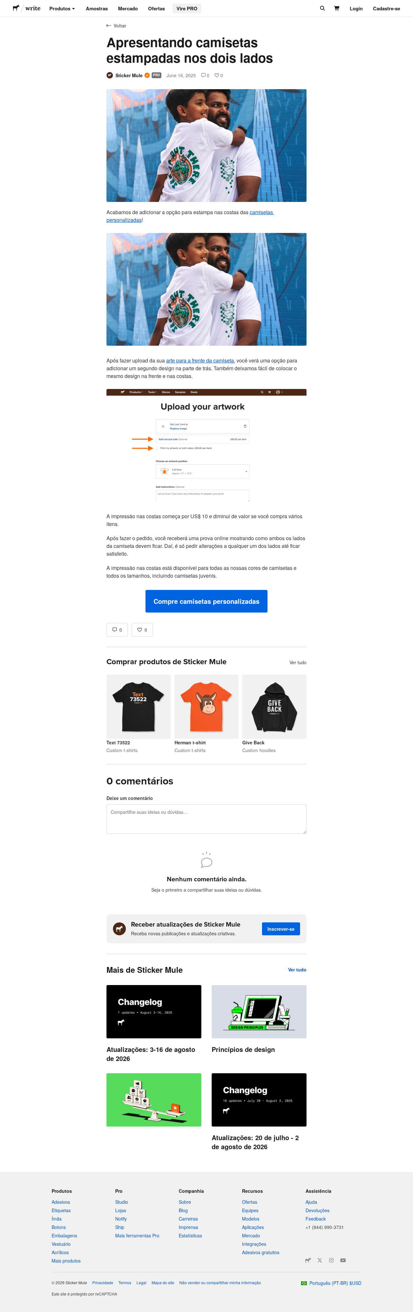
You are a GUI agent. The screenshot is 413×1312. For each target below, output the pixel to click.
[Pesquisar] (321, 8)
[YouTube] (343, 1260)
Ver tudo (298, 662)
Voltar (120, 25)
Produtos (59, 8)
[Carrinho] (337, 8)
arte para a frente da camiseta (200, 360)
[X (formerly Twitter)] (319, 1260)
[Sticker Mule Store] (308, 1260)
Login (356, 8)
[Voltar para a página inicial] (16, 8)
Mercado (128, 8)
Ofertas (156, 8)
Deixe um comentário (129, 798)
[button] (206, 601)
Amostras (97, 8)
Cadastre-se (386, 8)
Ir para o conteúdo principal (4, 4)
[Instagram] (331, 1260)
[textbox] (206, 410)
